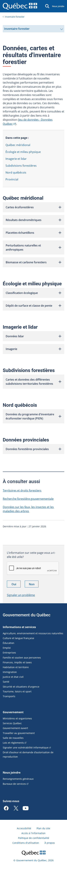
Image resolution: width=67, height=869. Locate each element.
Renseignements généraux (18, 778)
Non (33, 584)
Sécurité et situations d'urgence (21, 686)
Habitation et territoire (16, 667)
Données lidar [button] (15, 336)
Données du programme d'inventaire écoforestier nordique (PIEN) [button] (30, 416)
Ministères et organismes (17, 718)
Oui (16, 584)
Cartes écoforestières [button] (20, 207)
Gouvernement (13, 712)
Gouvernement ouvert (15, 728)
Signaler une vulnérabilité (25, 747)
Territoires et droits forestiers (22, 490)
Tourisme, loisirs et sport (17, 691)
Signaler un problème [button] (21, 595)
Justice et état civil (13, 676)
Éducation (8, 643)
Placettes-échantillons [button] (20, 233)
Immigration (10, 672)
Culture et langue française (18, 638)
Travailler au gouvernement (19, 733)
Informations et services (19, 627)
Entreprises (9, 652)
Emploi (7, 647)
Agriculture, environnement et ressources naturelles (33, 633)
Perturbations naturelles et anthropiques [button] (23, 247)
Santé (6, 681)
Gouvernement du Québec (27, 615)
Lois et (13, 742)
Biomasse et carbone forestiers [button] (26, 262)
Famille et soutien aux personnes (22, 657)
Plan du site (43, 828)
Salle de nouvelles (13, 738)
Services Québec (12, 723)
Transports (9, 696)
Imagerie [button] (11, 349)
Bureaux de (14, 783)
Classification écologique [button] (22, 293)
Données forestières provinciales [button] (27, 449)
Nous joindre (58, 6)
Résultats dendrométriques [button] (23, 220)
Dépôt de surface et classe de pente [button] (29, 305)
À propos (49, 842)
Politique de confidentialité (33, 838)
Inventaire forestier (14, 16)
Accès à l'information (33, 833)
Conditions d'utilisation (25, 842)
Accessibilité (24, 828)
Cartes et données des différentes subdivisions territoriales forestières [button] (29, 382)
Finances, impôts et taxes (17, 662)
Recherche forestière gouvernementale (28, 499)
